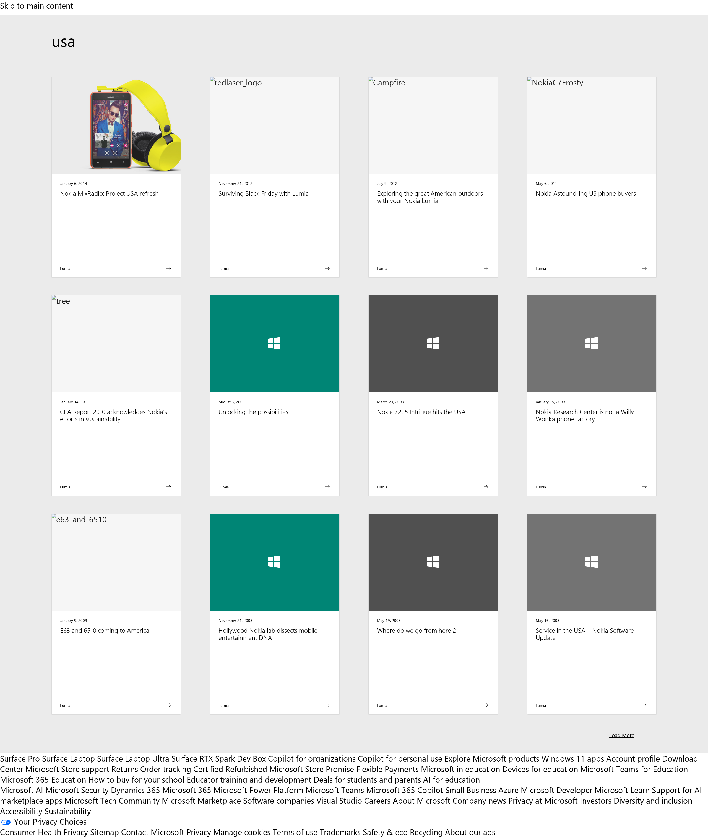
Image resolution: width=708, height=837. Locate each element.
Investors (595, 800)
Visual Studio (339, 800)
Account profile (633, 758)
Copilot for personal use (400, 758)
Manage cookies (241, 831)
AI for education (451, 779)
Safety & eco (385, 831)
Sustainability (68, 810)
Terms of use (295, 831)
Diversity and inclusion (653, 800)
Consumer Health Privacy (44, 831)
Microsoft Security (77, 789)
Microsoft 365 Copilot (404, 789)
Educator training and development (249, 779)
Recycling (426, 831)
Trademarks (340, 831)
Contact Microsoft (152, 831)
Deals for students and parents (367, 779)
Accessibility (21, 810)
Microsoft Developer (556, 789)
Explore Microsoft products (491, 758)
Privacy (199, 831)
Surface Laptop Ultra (133, 758)
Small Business (470, 789)
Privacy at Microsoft (543, 800)
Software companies (278, 800)
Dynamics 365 (135, 789)
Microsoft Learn (622, 789)
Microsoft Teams (335, 789)
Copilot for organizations (312, 758)
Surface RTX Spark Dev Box (218, 758)
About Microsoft (421, 800)
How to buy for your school (136, 779)
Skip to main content (36, 5)
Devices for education (540, 768)
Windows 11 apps (573, 758)
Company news (479, 800)
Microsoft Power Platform (258, 789)
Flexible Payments (387, 768)
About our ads (470, 831)
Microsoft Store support (67, 768)
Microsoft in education (460, 768)
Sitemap (104, 831)
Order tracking (165, 768)
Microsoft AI (21, 789)
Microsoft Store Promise (311, 768)
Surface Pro (20, 758)
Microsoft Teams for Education (634, 768)
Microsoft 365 (186, 789)
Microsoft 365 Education (43, 779)
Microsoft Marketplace (201, 800)
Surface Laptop (68, 758)
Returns (124, 768)
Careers (377, 800)
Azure (508, 789)
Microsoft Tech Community (112, 800)
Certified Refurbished (230, 768)
